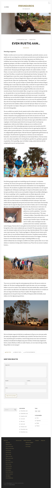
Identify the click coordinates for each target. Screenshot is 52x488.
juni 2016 (23, 418)
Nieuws (37, 425)
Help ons (43, 440)
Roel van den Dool (9, 462)
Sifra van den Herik (9, 458)
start (39, 411)
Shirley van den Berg (10, 448)
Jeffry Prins (8, 442)
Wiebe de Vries (9, 444)
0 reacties (32, 39)
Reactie (7, 365)
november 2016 (24, 410)
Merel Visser (8, 460)
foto (36, 411)
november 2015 (24, 432)
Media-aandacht (27, 440)
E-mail (29, 380)
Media (37, 423)
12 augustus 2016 (22, 39)
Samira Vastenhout (9, 472)
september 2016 (24, 413)
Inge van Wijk (8, 454)
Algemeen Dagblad (29, 442)
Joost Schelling (9, 466)
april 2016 (23, 424)
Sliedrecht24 (28, 444)
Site (6, 387)
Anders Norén (12, 484)
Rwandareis (26, 6)
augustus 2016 (24, 416)
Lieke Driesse (8, 450)
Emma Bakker (8, 470)
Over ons (6, 440)
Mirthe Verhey (8, 464)
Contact (37, 440)
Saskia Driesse (8, 452)
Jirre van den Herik (9, 446)
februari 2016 (23, 426)
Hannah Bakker (9, 468)
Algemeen (38, 420)
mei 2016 (22, 421)
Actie (37, 418)
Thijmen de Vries (9, 456)
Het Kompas (28, 446)
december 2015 (24, 429)
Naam (7, 380)
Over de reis (18, 440)
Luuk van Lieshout (9, 474)
